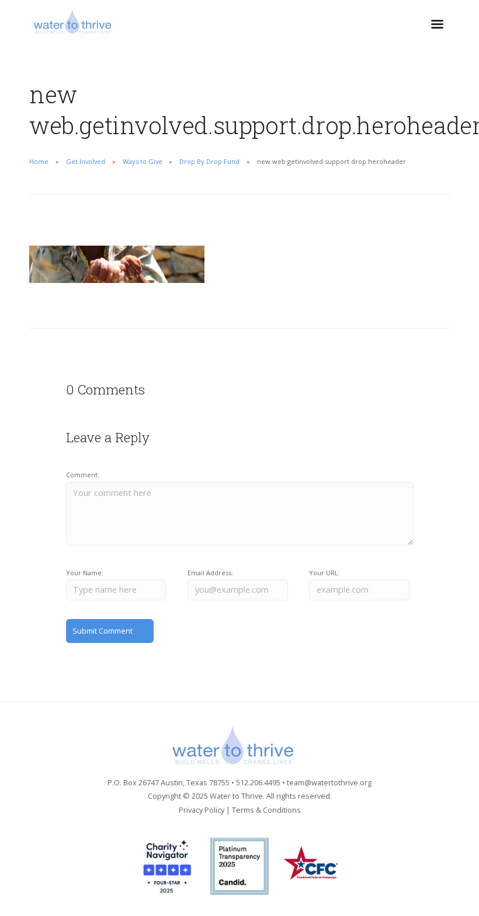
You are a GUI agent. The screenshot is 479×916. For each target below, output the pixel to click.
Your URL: (324, 572)
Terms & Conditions (266, 810)
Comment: (82, 474)
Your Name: (84, 572)
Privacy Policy (201, 810)
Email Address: (210, 572)
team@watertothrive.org (329, 782)
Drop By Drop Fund (209, 161)
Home (38, 161)
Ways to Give (142, 161)
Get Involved (85, 161)
